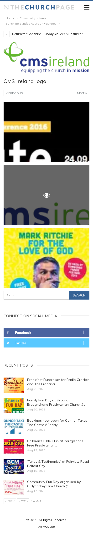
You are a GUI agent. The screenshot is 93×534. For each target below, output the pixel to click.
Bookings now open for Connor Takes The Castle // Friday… (57, 422)
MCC (46, 526)
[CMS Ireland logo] (46, 132)
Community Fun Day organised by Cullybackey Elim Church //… (54, 484)
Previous (15, 93)
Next (81, 93)
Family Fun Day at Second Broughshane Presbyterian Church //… (56, 402)
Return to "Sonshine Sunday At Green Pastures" (47, 34)
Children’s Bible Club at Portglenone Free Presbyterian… (55, 443)
